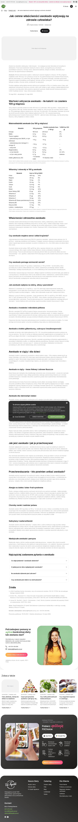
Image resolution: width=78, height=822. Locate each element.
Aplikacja (62, 793)
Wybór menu (32, 784)
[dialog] (39, 411)
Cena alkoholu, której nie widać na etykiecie (10, 697)
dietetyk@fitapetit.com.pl (29, 610)
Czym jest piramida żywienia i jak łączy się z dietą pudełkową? (29, 698)
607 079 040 (8, 809)
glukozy (62, 332)
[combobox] (67, 403)
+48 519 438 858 (44, 610)
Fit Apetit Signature (33, 789)
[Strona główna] (2, 10)
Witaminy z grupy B (14, 295)
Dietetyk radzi (12, 10)
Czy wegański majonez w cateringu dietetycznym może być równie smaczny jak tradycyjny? (67, 698)
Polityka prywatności (65, 787)
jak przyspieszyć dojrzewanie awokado (37, 465)
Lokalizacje (47, 792)
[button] (19, 417)
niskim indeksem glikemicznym (33, 113)
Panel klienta (63, 784)
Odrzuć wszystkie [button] (37, 416)
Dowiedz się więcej (41, 412)
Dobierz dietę (47, 784)
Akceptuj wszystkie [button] (56, 416)
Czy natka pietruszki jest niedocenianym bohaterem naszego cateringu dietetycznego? (48, 698)
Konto (66, 6)
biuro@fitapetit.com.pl (11, 811)
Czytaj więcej (34, 31)
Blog (5, 10)
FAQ (45, 787)
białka (33, 292)
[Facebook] (74, 2)
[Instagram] (76, 2)
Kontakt (8, 803)
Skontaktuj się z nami (65, 796)
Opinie (45, 794)
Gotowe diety (32, 787)
